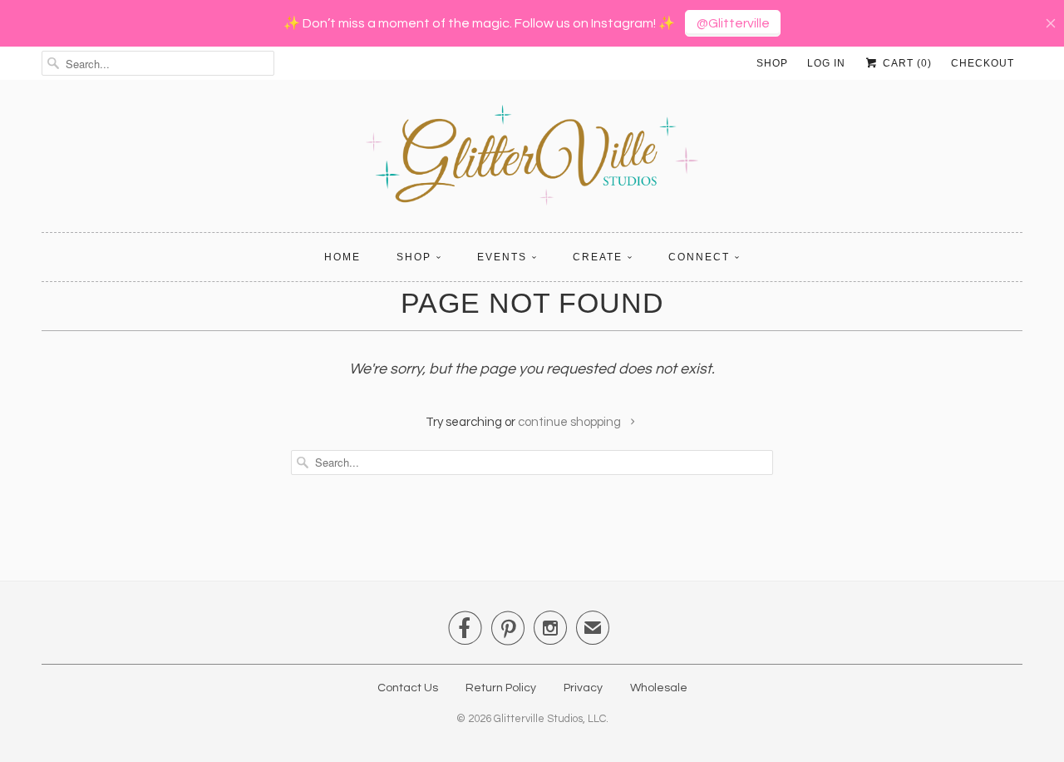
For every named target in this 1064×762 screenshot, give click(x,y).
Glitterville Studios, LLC (550, 719)
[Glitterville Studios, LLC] (532, 160)
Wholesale (658, 688)
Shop (772, 63)
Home (342, 257)
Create (598, 257)
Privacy (583, 688)
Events (502, 257)
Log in (826, 63)
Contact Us (407, 688)
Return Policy (501, 688)
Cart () (905, 63)
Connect (699, 257)
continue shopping (570, 422)
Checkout (982, 63)
